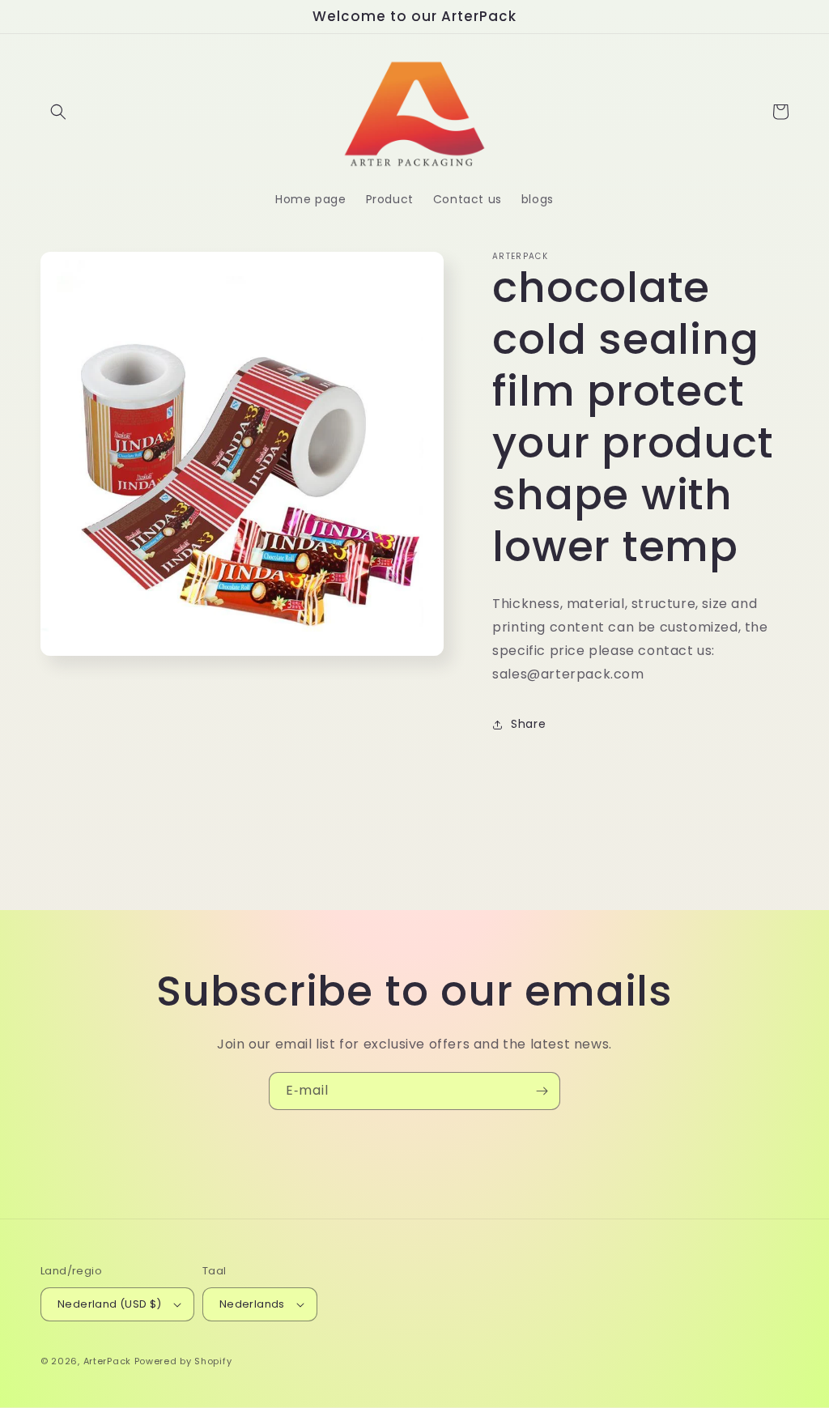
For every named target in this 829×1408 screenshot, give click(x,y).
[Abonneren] (541, 1091)
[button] (58, 112)
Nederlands (252, 1304)
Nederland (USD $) (109, 1304)
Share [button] (528, 724)
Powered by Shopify (183, 1361)
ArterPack (107, 1361)
